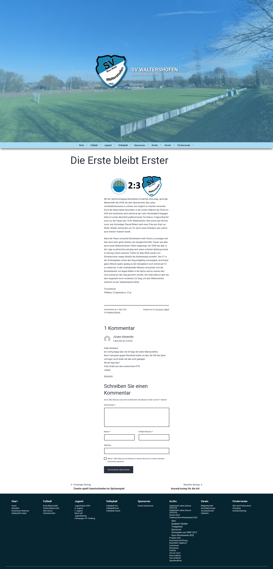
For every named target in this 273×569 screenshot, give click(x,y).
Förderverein (183, 145)
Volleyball (123, 145)
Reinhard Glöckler (113, 312)
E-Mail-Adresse (146, 431)
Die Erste (159, 310)
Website (107, 445)
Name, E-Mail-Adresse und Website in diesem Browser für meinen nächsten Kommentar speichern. (136, 460)
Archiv (155, 145)
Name (107, 431)
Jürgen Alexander (123, 336)
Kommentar (109, 405)
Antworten (108, 376)
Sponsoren (139, 145)
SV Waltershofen (154, 70)
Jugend (108, 145)
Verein (168, 145)
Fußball (94, 145)
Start (81, 145)
